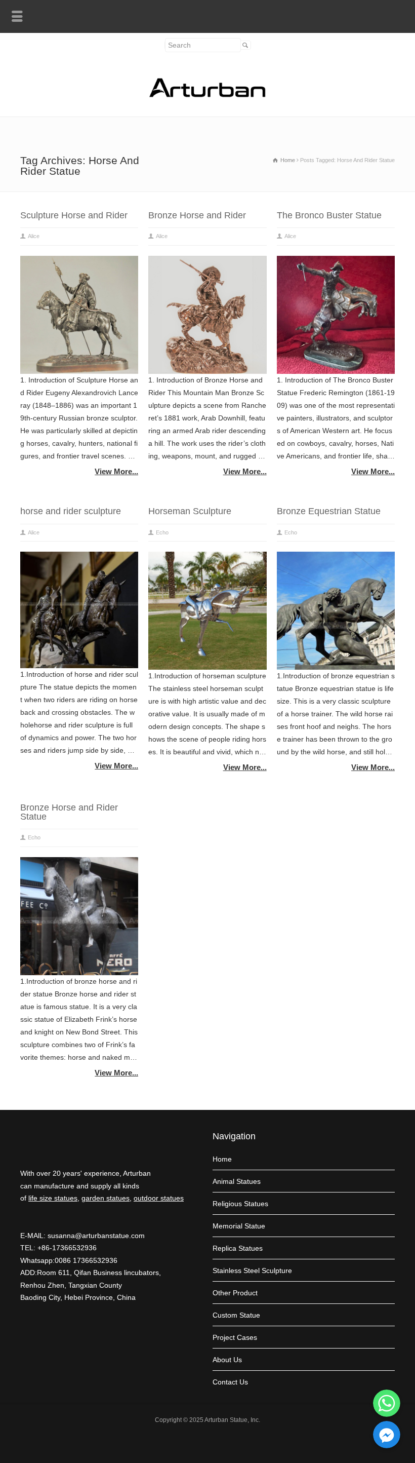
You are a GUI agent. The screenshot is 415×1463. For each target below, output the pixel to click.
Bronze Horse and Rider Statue (69, 812)
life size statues (52, 1198)
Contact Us (230, 1382)
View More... (116, 471)
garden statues (105, 1198)
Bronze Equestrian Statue (329, 511)
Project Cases (235, 1337)
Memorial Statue (239, 1226)
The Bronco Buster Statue (329, 215)
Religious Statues (240, 1204)
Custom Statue (236, 1315)
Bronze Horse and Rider (197, 215)
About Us (227, 1360)
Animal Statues (237, 1181)
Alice (33, 236)
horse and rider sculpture (70, 511)
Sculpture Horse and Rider (74, 215)
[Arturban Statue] (207, 95)
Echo (162, 532)
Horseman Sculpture (189, 511)
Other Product (235, 1293)
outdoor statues (159, 1198)
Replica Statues (238, 1248)
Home (222, 1159)
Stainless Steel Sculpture (252, 1270)
